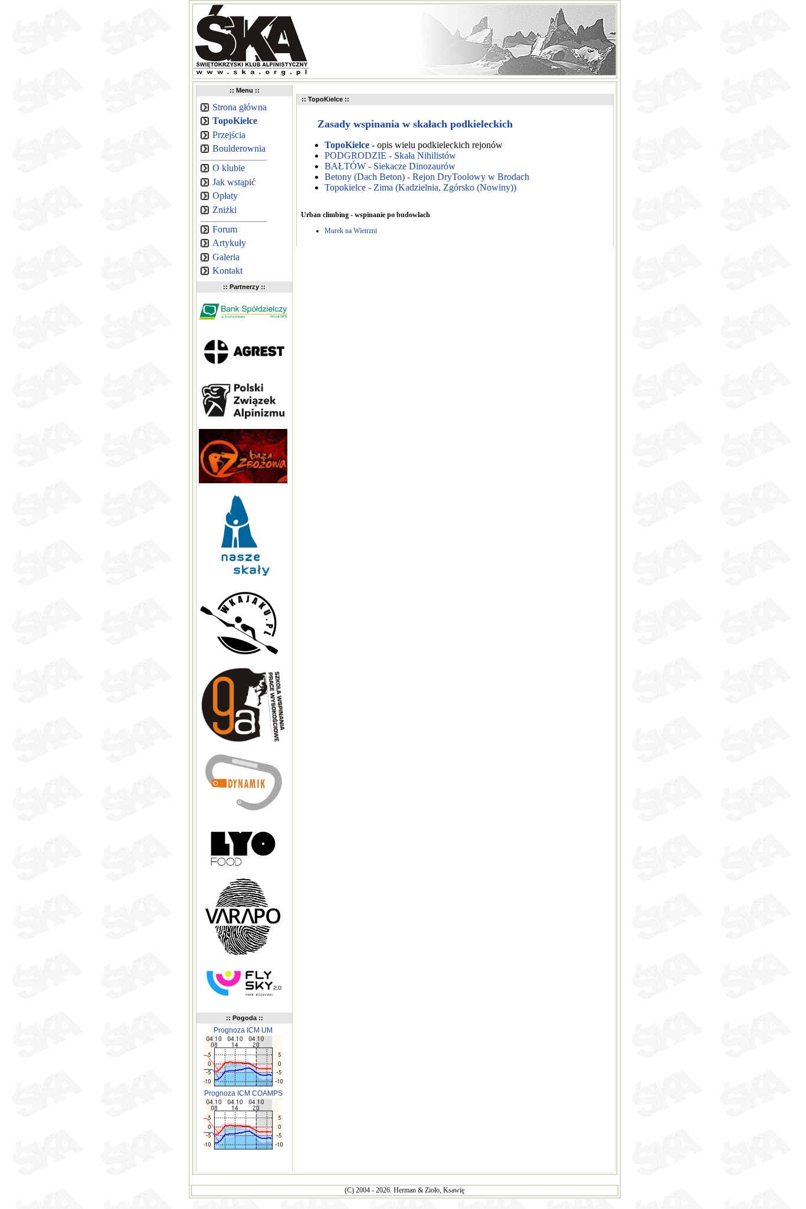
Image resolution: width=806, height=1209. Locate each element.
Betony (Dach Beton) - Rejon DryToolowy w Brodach (427, 177)
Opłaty (225, 196)
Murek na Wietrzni (351, 231)
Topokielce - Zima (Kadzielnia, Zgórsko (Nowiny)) (420, 187)
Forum (224, 229)
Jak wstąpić (233, 182)
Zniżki (224, 210)
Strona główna (239, 107)
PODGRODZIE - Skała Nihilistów (390, 155)
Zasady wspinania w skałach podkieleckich (415, 124)
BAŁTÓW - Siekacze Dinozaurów (390, 166)
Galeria (226, 257)
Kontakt (227, 271)
